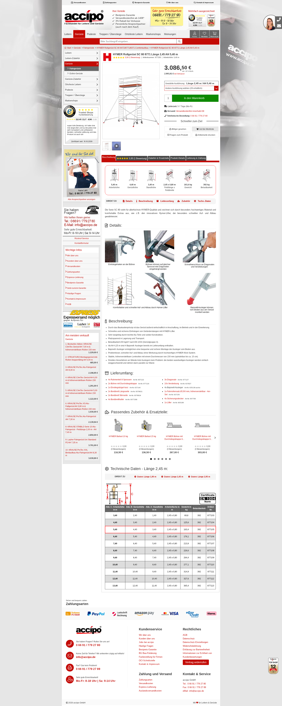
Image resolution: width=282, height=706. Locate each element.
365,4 (186, 586)
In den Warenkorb (194, 98)
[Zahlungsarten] (141, 613)
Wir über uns (173, 2)
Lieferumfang (167, 201)
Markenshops (153, 34)
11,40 (115, 572)
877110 (210, 564)
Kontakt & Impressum (205, 2)
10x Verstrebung (172, 383)
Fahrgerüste (88, 48)
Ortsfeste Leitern (134, 34)
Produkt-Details (178, 158)
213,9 (186, 543)
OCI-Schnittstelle (147, 660)
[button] (177, 129)
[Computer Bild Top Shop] (211, 20)
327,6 (186, 579)
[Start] (83, 17)
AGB (69, 304)
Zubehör (185, 201)
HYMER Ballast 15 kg (146, 436)
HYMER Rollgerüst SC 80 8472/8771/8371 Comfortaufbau (123, 48)
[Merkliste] (204, 34)
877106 (210, 536)
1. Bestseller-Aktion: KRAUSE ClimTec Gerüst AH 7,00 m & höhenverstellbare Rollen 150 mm (80, 347)
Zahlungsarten (110, 2)
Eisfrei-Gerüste (76, 73)
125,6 (186, 522)
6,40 (115, 536)
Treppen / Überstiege (110, 34)
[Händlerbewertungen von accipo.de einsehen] (81, 125)
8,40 (115, 550)
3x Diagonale (170, 379)
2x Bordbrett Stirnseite (118, 395)
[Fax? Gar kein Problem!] (70, 668)
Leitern (67, 34)
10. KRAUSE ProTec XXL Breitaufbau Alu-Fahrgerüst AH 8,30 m (81, 453)
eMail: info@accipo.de (193, 691)
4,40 (115, 522)
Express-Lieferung (75, 277)
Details (129, 201)
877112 (210, 579)
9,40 (115, 557)
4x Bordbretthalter (116, 399)
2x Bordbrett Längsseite (119, 391)
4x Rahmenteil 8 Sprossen (120, 379)
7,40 (115, 543)
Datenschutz (189, 638)
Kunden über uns (74, 261)
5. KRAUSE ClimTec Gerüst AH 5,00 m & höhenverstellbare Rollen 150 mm (81, 393)
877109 (210, 557)
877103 (210, 515)
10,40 (115, 564)
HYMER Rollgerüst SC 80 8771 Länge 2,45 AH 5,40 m (175, 48)
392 (199, 515)
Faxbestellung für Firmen (150, 657)
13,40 (115, 586)
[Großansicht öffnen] (130, 101)
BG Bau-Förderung (148, 653)
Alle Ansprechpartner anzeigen (81, 199)
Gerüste (79, 34)
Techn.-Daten (204, 201)
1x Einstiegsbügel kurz (118, 387)
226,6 (186, 550)
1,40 (154, 515)
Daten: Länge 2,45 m (173, 477)
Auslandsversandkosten (150, 690)
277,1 (186, 564)
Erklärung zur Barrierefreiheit (196, 649)
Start (69, 48)
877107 (210, 543)
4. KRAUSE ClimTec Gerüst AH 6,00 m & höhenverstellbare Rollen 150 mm (81, 380)
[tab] (109, 158)
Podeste (91, 34)
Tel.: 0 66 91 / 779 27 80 (194, 683)
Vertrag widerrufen (195, 662)
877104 (210, 522)
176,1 (186, 536)
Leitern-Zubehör (72, 58)
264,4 (186, 557)
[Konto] (194, 34)
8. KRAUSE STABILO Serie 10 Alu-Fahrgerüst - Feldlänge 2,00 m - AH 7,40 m (80, 429)
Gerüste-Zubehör (73, 79)
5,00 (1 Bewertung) (137, 158)
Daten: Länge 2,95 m (200, 477)
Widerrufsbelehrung (192, 646)
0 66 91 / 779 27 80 (199, 116)
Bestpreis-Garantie (142, 2)
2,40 (135, 515)
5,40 (115, 529)
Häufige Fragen (74, 293)
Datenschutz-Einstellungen (195, 642)
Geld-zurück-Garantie (76, 288)
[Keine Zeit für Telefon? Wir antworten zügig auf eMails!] (70, 656)
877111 (211, 572)
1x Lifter (168, 402)
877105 (210, 529)
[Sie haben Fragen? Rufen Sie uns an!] (70, 644)
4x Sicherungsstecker (174, 398)
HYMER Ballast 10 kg (118, 436)
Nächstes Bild (214, 437)
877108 (210, 550)
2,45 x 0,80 (172, 515)
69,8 (186, 515)
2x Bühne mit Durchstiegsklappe (122, 383)
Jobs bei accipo (146, 642)
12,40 (115, 579)
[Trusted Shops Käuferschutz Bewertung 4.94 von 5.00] (197, 20)
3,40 (115, 515)
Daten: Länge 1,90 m (146, 477)
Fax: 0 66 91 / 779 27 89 (194, 687)
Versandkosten (79, 2)
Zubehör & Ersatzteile (158, 158)
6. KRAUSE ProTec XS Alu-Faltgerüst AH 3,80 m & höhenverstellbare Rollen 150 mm (80, 406)
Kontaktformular (82, 243)
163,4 (186, 529)
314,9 (186, 572)
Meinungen (170, 34)
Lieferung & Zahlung (196, 158)
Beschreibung (108, 157)
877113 (210, 586)
